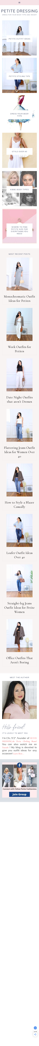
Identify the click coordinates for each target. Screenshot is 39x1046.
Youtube (5, 747)
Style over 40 (19, 151)
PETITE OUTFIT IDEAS (19, 39)
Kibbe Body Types (19, 189)
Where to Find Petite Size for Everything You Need (19, 230)
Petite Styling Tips (19, 76)
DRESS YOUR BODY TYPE (19, 115)
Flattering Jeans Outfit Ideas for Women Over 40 (19, 452)
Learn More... (18, 753)
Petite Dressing (19, 10)
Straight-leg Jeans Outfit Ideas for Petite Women (19, 607)
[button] (19, 2)
